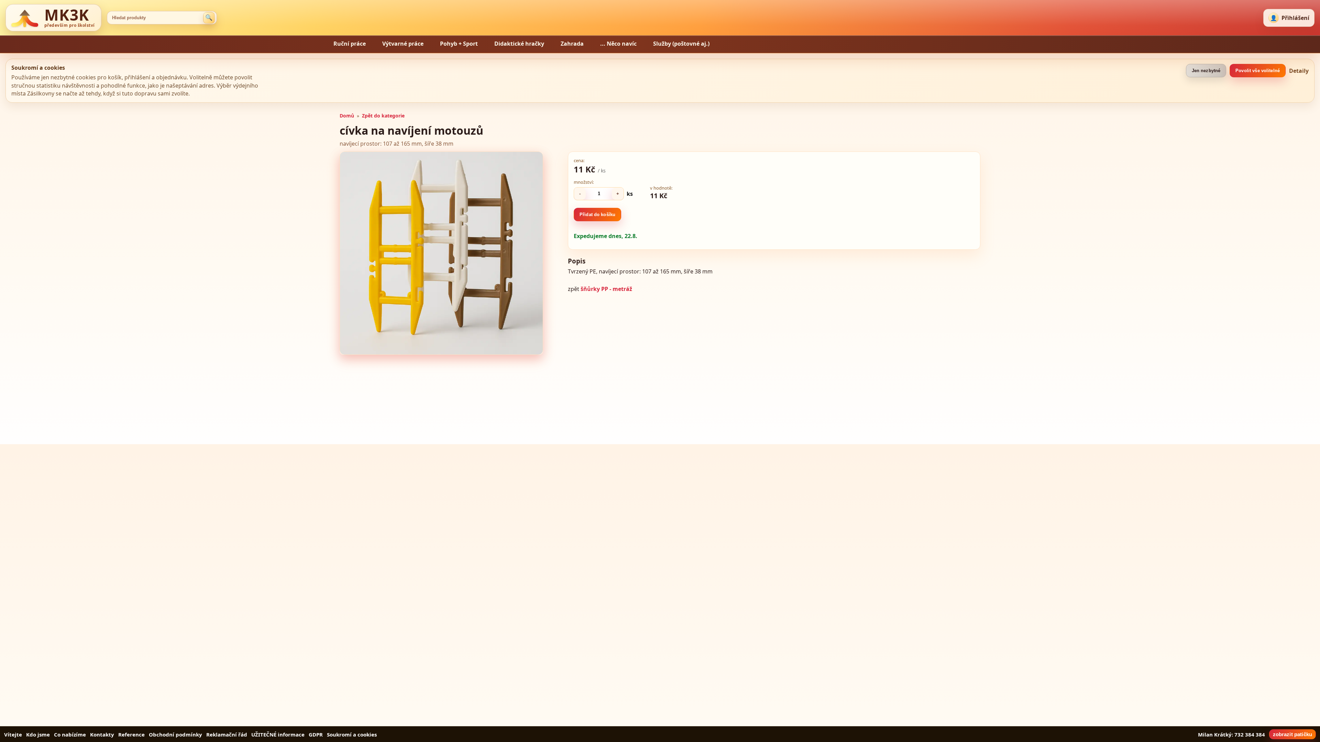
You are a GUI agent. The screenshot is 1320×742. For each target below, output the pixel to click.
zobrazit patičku (1292, 734)
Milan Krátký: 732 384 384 (1231, 734)
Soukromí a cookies (352, 734)
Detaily (1299, 71)
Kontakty (102, 734)
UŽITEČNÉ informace (278, 734)
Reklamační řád (226, 734)
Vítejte (13, 734)
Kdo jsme (38, 734)
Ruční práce (349, 43)
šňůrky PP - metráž (606, 289)
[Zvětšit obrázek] (441, 253)
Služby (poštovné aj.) (681, 43)
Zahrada (572, 43)
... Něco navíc (618, 43)
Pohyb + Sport (459, 43)
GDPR (316, 734)
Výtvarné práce (403, 43)
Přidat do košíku (597, 214)
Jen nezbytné (1206, 70)
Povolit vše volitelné (1257, 70)
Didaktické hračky (519, 43)
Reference (131, 734)
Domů (347, 115)
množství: (584, 182)
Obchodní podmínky (175, 734)
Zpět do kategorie (383, 115)
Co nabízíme (70, 734)
